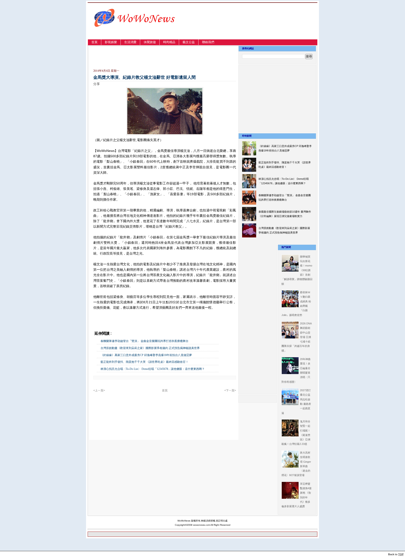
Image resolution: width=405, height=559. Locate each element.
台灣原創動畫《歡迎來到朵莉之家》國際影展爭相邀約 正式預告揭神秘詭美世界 (150, 348)
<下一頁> (230, 390)
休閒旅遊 (150, 42)
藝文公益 (189, 42)
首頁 (94, 42)
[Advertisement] (266, 26)
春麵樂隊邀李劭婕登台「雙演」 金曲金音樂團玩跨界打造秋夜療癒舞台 (144, 341)
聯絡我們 (208, 42)
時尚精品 (169, 42)
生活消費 (130, 42)
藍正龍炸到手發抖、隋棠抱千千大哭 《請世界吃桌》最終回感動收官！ (144, 362)
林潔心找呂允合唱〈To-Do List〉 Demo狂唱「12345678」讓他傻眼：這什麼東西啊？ (153, 369)
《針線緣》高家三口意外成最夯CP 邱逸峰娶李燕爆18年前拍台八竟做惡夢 (146, 355)
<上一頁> (99, 390)
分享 (96, 84)
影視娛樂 (111, 42)
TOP (401, 554)
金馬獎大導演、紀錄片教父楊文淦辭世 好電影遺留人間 (144, 77)
